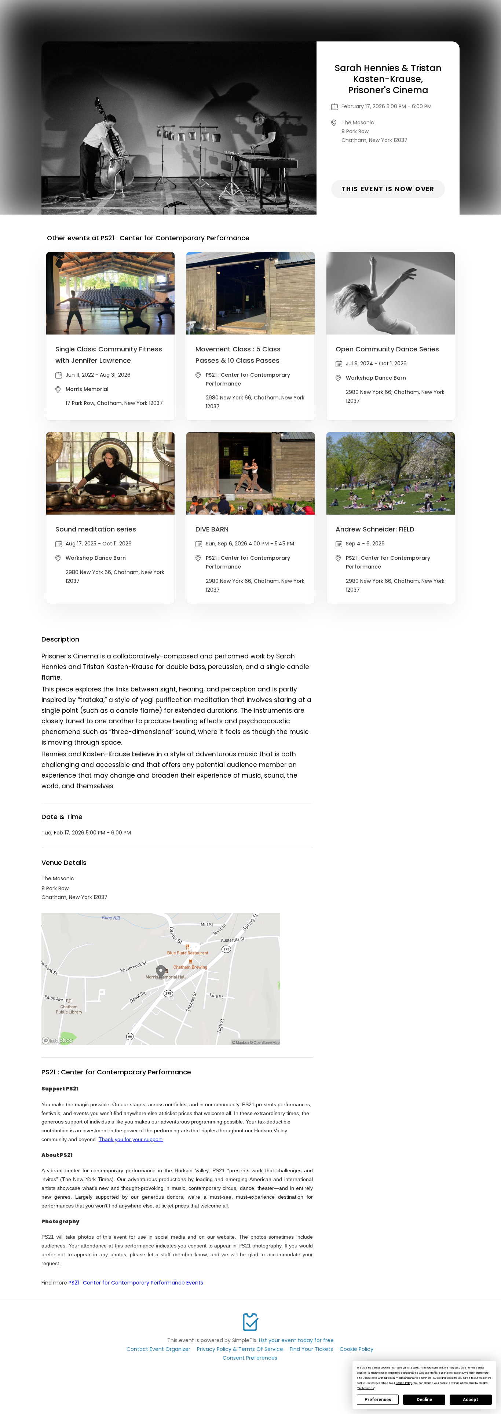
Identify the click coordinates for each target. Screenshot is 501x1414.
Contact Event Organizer (158, 1349)
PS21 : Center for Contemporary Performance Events (136, 1282)
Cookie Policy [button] (404, 1383)
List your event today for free (296, 1340)
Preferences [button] (366, 1388)
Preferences (378, 1399)
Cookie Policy (356, 1349)
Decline (424, 1399)
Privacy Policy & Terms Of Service (240, 1349)
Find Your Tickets (311, 1349)
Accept (470, 1399)
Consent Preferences (250, 1358)
